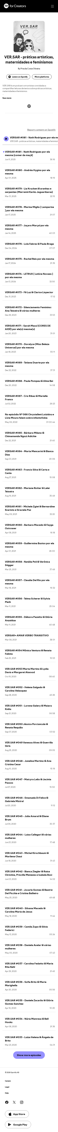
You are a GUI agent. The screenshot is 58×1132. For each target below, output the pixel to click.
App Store (19, 1114)
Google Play (20, 1124)
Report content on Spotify (41, 129)
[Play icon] (6, 138)
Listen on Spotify (20, 76)
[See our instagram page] (22, 1102)
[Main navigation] (52, 6)
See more (6, 98)
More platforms (42, 76)
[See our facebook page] (7, 1102)
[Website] (29, 106)
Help (7, 1093)
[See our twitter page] (14, 1102)
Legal (7, 1087)
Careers (8, 1081)
